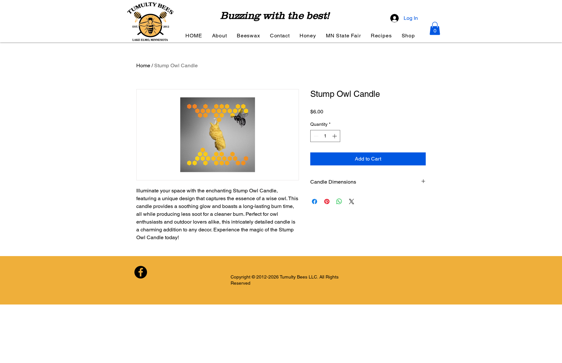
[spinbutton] (325, 136)
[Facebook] (140, 272)
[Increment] (335, 136)
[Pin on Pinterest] (327, 201)
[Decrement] (315, 136)
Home (143, 65)
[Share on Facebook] (314, 201)
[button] (434, 28)
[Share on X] (351, 201)
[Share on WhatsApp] (339, 201)
